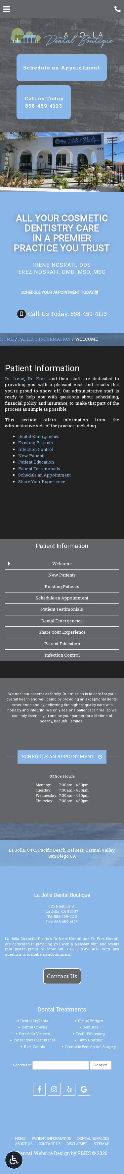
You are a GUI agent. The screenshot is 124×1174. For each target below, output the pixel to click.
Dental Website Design (43, 1153)
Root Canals (34, 1046)
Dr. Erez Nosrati (104, 938)
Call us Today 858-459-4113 (43, 102)
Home (7, 339)
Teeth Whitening (90, 1033)
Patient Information (44, 339)
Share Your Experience (41, 481)
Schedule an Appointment (44, 475)
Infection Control (35, 449)
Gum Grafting (90, 1039)
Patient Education (36, 462)
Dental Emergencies (39, 436)
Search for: (22, 1064)
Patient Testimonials (39, 469)
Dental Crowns (34, 1026)
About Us (23, 1143)
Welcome (62, 564)
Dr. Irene (14, 378)
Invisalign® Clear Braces (34, 1039)
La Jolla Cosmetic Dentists (28, 938)
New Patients (32, 456)
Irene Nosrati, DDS (62, 265)
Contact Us (62, 976)
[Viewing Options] (14, 1160)
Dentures (90, 1026)
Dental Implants (34, 1020)
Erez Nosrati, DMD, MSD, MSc (61, 272)
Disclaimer (77, 1143)
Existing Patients (35, 443)
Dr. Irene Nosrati (67, 938)
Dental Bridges (90, 1020)
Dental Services (93, 1138)
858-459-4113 (65, 916)
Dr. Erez (37, 378)
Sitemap (101, 1143)
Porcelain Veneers (34, 1033)
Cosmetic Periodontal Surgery (90, 1046)
